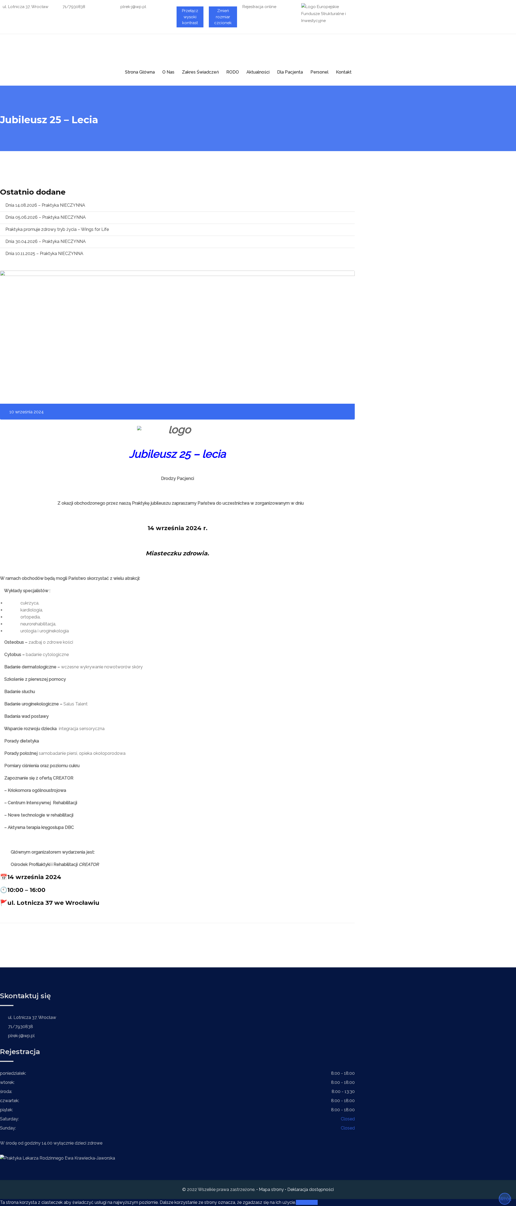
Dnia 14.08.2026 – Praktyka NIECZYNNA (45, 205)
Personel (319, 72)
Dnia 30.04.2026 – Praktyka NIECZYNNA (45, 241)
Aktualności (258, 72)
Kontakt (344, 72)
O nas (168, 72)
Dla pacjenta (290, 72)
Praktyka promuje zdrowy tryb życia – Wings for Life (57, 229)
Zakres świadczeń (200, 72)
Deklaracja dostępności (310, 1189)
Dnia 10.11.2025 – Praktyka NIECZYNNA (44, 253)
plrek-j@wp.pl (133, 6)
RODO (232, 72)
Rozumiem (307, 1202)
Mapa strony (271, 1189)
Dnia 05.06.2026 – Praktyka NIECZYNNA (45, 217)
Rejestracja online (259, 6)
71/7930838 (74, 6)
